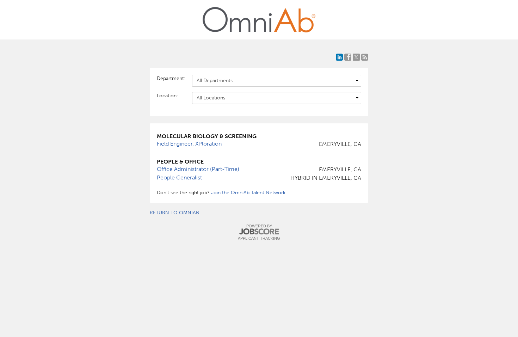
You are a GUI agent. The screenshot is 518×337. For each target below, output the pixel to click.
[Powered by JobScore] (259, 231)
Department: (171, 78)
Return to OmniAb (174, 213)
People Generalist (179, 177)
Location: (167, 96)
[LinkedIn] (339, 57)
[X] (356, 57)
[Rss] (364, 57)
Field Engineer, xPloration (189, 143)
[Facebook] (347, 57)
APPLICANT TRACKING (259, 238)
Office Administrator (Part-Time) (198, 169)
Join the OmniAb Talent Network (248, 193)
